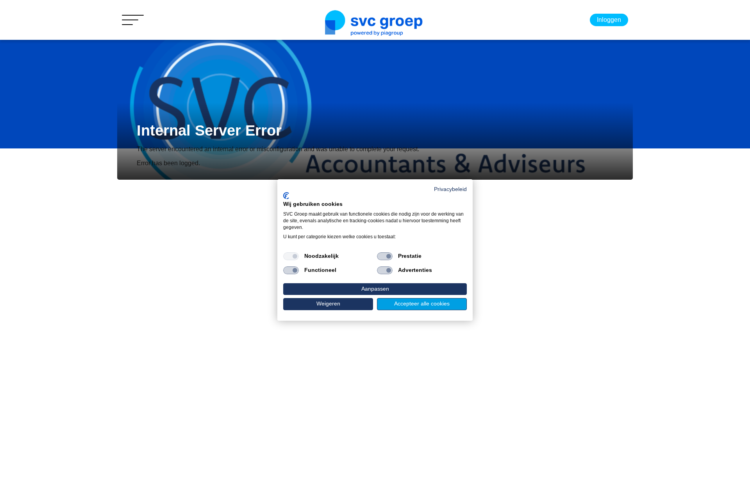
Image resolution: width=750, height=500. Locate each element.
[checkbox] (291, 256)
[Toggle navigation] (133, 20)
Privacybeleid (450, 189)
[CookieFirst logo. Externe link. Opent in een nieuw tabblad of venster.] (286, 195)
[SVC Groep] (375, 23)
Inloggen (609, 19)
